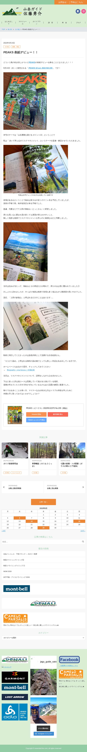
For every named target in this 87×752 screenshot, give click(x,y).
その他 (7, 47)
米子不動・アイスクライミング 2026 (16, 577)
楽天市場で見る (58, 414)
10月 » (83, 531)
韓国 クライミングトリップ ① (14, 566)
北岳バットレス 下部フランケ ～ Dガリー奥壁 (20, 554)
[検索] (83, 542)
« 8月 (4, 531)
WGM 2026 (7, 571)
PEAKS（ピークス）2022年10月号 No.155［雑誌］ (47, 408)
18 (79, 521)
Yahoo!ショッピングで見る (36, 420)
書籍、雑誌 (15, 47)
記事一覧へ (43, 502)
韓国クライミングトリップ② (13, 560)
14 (32, 521)
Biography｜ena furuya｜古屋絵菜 (21, 370)
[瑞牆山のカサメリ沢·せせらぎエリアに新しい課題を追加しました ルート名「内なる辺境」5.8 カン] (43, 682)
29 (43, 528)
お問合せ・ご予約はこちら (70, 2)
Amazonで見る (36, 414)
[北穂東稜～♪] (43, 710)
